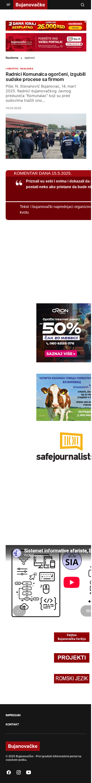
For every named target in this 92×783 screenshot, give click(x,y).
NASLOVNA (26, 69)
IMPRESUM (13, 715)
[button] (8, 5)
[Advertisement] (41, 260)
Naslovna (12, 57)
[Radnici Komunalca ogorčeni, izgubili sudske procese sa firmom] (46, 136)
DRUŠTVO (12, 69)
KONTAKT (12, 724)
